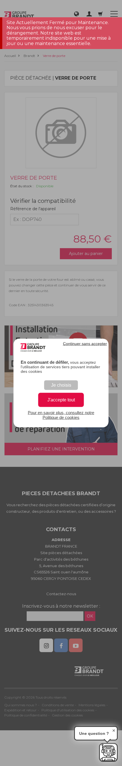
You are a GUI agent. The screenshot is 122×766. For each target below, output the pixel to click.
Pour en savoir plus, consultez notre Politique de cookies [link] (61, 415)
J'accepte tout (61, 399)
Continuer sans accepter (85, 343)
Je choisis (61, 385)
